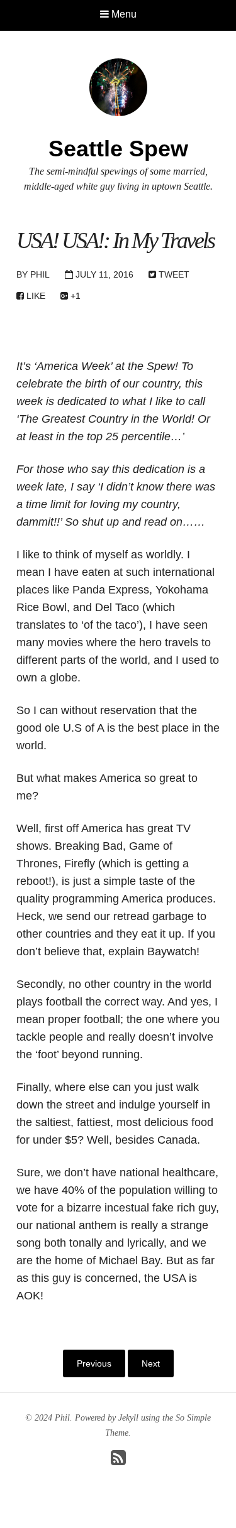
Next (151, 1363)
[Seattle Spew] (118, 86)
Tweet (172, 274)
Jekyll (128, 1417)
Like (34, 296)
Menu (123, 14)
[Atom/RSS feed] (118, 1461)
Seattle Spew (118, 148)
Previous (94, 1363)
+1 (74, 296)
